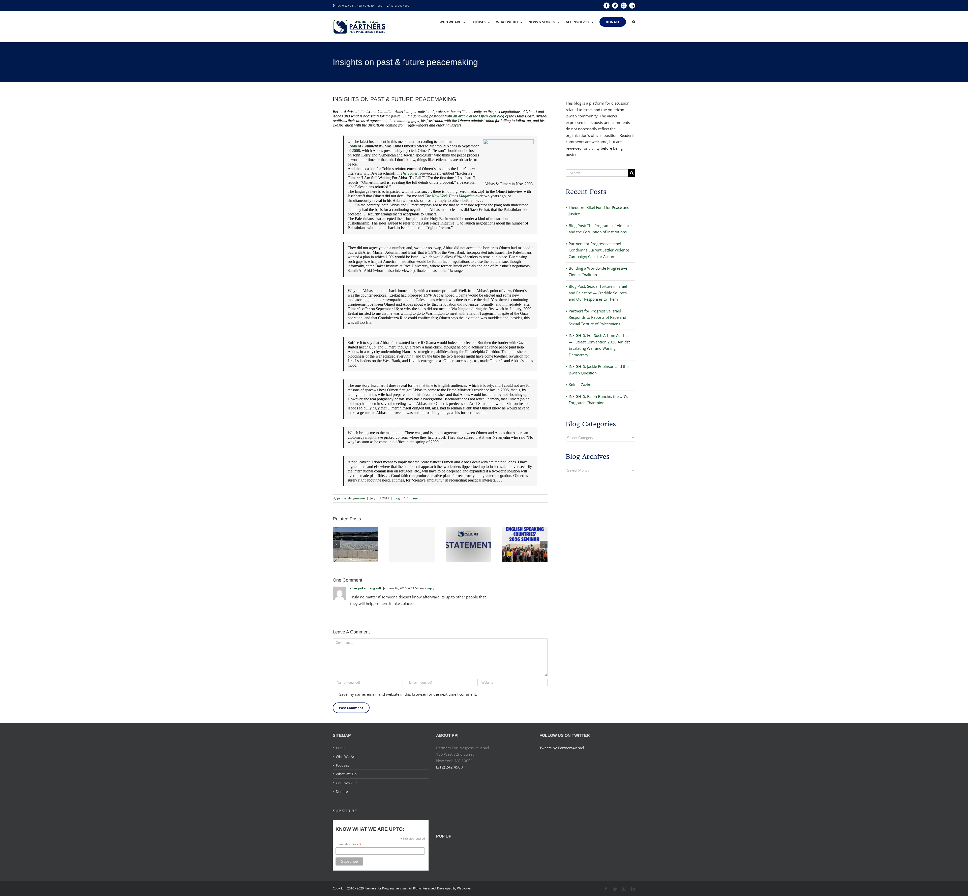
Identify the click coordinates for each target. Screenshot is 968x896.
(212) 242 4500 (400, 5)
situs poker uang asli (365, 588)
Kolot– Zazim (580, 384)
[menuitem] (455, 22)
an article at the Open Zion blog (478, 116)
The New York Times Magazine (449, 196)
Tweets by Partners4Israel (561, 747)
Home (341, 747)
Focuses (342, 765)
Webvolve (464, 888)
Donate (342, 791)
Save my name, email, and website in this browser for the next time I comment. (408, 694)
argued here (357, 466)
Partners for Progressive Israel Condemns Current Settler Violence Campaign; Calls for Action (599, 250)
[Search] (633, 22)
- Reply (429, 588)
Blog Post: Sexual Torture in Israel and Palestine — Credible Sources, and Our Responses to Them (598, 293)
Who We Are (346, 756)
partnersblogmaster (351, 498)
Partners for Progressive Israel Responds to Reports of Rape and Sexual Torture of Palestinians (597, 317)
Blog (397, 498)
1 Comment (412, 498)
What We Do (346, 774)
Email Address (348, 844)
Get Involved (346, 782)
